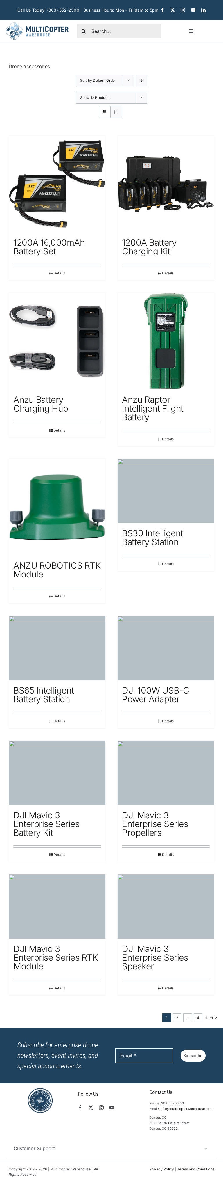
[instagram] (183, 10)
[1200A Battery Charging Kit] (166, 184)
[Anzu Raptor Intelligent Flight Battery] (166, 341)
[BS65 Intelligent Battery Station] (57, 648)
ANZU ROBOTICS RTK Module (56, 569)
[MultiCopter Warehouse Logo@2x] (37, 22)
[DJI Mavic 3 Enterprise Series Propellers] (166, 773)
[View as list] (116, 112)
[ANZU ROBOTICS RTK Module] (57, 507)
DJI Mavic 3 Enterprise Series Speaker (155, 957)
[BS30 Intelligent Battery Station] (166, 491)
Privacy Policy (161, 1169)
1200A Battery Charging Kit (149, 246)
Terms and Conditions (195, 1169)
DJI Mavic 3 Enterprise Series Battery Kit (46, 824)
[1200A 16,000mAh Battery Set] (57, 184)
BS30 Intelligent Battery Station (152, 537)
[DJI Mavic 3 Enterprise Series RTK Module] (57, 906)
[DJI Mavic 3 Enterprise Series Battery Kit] (57, 773)
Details (59, 273)
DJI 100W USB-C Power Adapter (155, 694)
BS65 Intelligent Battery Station (43, 694)
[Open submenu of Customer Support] (205, 1148)
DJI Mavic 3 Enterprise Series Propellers (155, 824)
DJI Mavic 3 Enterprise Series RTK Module (55, 957)
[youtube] (193, 10)
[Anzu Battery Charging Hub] (57, 341)
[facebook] (162, 10)
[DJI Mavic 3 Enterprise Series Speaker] (166, 906)
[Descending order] (141, 80)
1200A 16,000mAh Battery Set (49, 246)
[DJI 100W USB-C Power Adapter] (166, 648)
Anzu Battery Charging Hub (40, 404)
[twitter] (172, 10)
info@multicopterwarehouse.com (186, 1109)
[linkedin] (203, 10)
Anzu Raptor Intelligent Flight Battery (153, 408)
